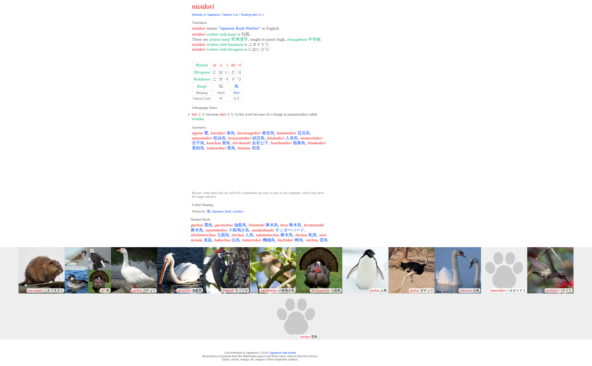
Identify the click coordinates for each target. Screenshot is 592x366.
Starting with (253, 14)
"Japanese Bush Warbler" (239, 28)
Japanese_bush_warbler (227, 211)
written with (221, 34)
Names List (230, 14)
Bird (236, 93)
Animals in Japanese (206, 14)
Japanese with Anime (282, 352)
